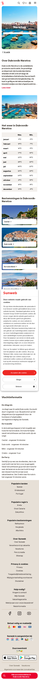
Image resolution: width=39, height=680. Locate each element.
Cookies (19, 571)
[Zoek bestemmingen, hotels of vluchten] (19, 3)
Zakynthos (19, 512)
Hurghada (19, 527)
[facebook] (10, 615)
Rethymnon (19, 524)
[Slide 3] (19, 116)
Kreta (19, 505)
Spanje (19, 487)
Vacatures (19, 549)
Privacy (20, 567)
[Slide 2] (17, 116)
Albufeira (19, 530)
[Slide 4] (21, 116)
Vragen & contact (19, 592)
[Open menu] (35, 3)
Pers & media (19, 552)
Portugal (19, 494)
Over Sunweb (19, 542)
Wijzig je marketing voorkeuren (19, 578)
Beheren (19, 386)
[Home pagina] (2, 3)
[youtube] (29, 615)
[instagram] (19, 615)
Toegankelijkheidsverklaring (19, 574)
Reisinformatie (19, 606)
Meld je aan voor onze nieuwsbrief (19, 603)
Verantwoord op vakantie (19, 545)
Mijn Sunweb (20, 596)
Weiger (18, 380)
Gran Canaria (19, 509)
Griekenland (20, 490)
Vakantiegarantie (19, 599)
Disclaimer (19, 581)
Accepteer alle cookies (19, 373)
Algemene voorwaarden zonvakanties (19, 669)
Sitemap (19, 556)
